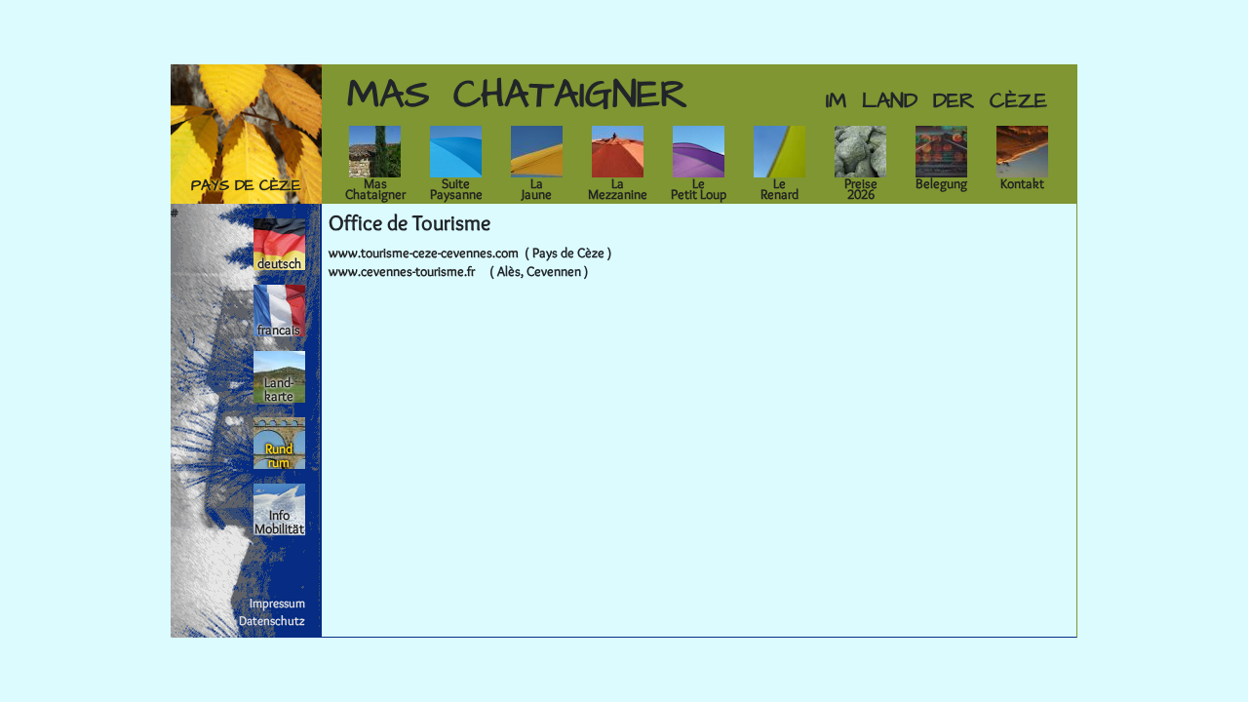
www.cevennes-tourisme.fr (402, 271)
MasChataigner (375, 189)
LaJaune (537, 189)
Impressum (277, 602)
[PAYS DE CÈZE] (246, 129)
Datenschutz (272, 620)
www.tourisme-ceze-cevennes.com (424, 252)
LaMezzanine (617, 189)
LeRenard (779, 189)
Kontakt (1022, 183)
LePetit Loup (698, 189)
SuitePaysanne (456, 189)
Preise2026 (861, 189)
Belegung (941, 183)
